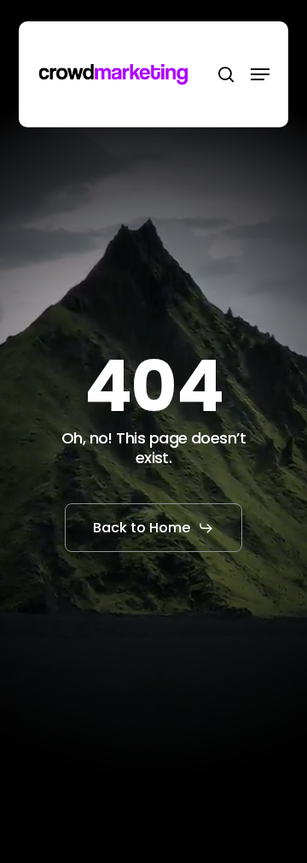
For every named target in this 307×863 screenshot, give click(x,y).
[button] (260, 74)
